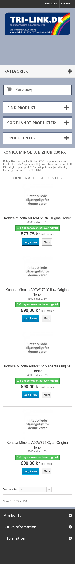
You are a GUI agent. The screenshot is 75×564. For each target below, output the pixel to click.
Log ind (65, 3)
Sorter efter (10, 489)
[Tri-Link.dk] (37, 24)
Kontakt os (51, 3)
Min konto (12, 515)
